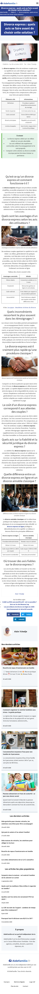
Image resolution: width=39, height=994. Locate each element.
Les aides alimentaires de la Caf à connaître (17, 860)
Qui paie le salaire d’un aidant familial (15, 832)
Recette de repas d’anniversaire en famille (18, 668)
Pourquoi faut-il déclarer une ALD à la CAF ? (17, 918)
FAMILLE (13, 12)
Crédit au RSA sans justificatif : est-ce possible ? (19, 602)
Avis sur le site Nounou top (19, 604)
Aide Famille (4, 12)
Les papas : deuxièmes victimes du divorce (21, 307)
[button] (13, 614)
